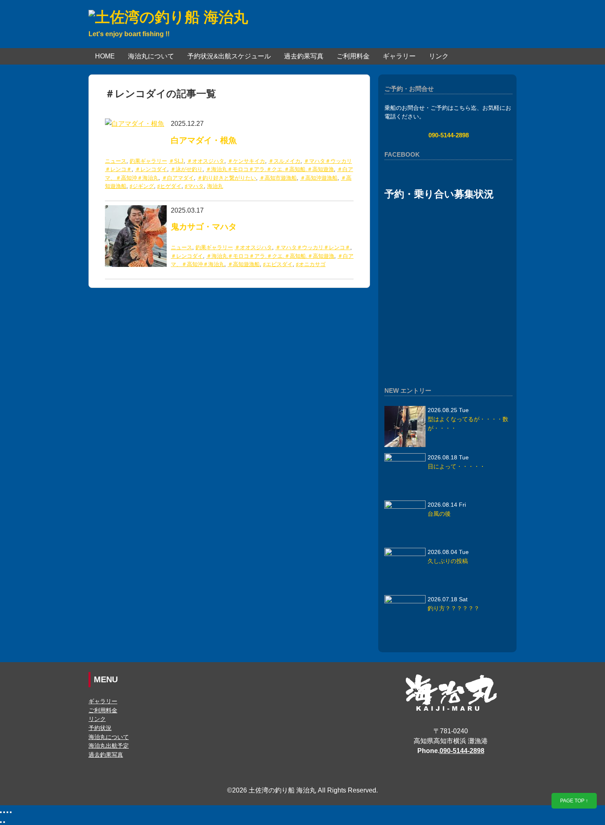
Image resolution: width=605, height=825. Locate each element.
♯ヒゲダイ (169, 186)
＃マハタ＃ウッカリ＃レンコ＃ (312, 247)
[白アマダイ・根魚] (134, 123)
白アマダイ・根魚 (204, 140)
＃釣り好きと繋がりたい (226, 178)
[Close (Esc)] (1, 812)
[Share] (4, 812)
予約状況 (100, 728)
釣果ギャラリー (148, 161)
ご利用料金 (353, 56)
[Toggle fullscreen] (7, 812)
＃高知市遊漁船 (278, 178)
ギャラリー (399, 56)
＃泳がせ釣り (186, 169)
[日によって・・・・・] (405, 473)
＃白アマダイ (178, 178)
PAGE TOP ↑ (574, 801)
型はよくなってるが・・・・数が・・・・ (468, 423)
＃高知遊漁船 (244, 264)
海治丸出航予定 (108, 745)
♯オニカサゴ (311, 264)
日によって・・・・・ (456, 466)
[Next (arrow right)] (4, 822)
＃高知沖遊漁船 (318, 178)
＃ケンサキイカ (246, 161)
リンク (439, 56)
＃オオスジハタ (205, 161)
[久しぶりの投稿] (405, 568)
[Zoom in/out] (11, 812)
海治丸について (151, 56)
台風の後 (439, 514)
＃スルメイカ (284, 161)
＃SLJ (176, 161)
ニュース (115, 161)
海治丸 (215, 186)
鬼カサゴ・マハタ (204, 226)
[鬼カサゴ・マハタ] (136, 210)
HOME (105, 56)
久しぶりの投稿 (448, 561)
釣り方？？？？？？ (453, 608)
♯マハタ (194, 186)
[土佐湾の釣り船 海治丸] (168, 17)
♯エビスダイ (278, 264)
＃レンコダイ (151, 169)
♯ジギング (142, 186)
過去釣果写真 (303, 56)
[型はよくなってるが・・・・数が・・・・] (405, 426)
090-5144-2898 (448, 135)
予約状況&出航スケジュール (229, 56)
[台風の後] (405, 521)
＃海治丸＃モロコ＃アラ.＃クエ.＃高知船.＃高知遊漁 (270, 169)
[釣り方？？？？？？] (405, 615)
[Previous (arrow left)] (1, 822)
